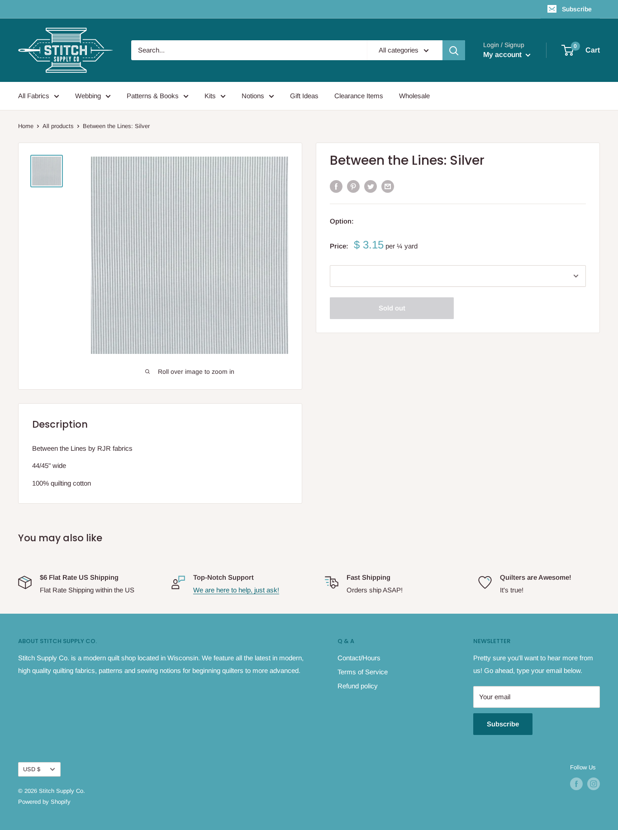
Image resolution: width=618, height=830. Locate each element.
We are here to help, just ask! (236, 590)
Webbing (88, 96)
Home (25, 126)
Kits (210, 96)
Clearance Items (358, 96)
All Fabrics (33, 96)
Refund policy (358, 686)
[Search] (453, 50)
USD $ (31, 769)
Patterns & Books (153, 96)
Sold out (392, 308)
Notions (253, 96)
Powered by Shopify (44, 801)
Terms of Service (363, 672)
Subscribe (577, 9)
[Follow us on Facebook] (576, 784)
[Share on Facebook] (336, 186)
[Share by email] (387, 186)
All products (58, 126)
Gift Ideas (304, 96)
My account (503, 54)
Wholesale (414, 96)
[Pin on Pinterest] (353, 186)
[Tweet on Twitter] (370, 186)
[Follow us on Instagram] (593, 784)
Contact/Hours (359, 658)
